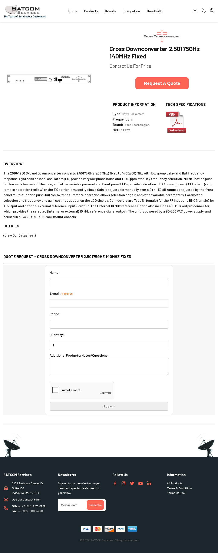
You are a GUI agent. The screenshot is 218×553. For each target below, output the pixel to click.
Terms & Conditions (179, 488)
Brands (110, 11)
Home (72, 11)
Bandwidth (155, 11)
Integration (131, 11)
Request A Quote (162, 83)
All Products (175, 483)
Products (91, 11)
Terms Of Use (176, 493)
